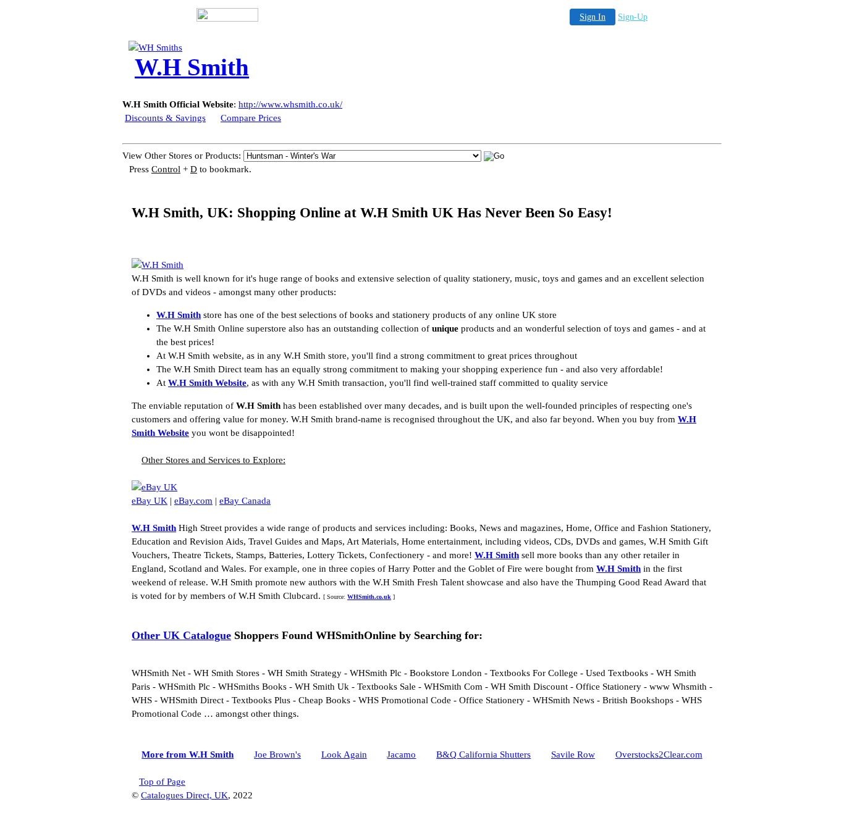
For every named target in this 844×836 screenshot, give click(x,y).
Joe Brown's (277, 754)
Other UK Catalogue (181, 635)
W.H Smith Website (207, 383)
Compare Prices (251, 118)
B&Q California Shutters (483, 754)
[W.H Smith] (227, 47)
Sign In (593, 17)
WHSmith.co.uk (369, 596)
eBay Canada (245, 501)
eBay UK (149, 501)
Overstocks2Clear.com (659, 754)
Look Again (344, 754)
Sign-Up (633, 17)
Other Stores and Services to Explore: (213, 460)
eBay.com (193, 501)
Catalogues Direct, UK (184, 795)
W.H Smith (178, 315)
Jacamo (401, 754)
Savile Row (573, 754)
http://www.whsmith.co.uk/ (290, 104)
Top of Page (162, 782)
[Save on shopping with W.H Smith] (158, 265)
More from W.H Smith (187, 754)
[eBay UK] (154, 487)
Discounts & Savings (165, 118)
